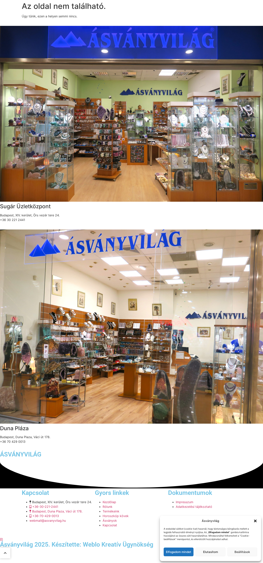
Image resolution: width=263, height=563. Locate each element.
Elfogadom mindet (178, 552)
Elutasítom (210, 552)
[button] (255, 521)
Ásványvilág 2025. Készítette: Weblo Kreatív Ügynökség (76, 544)
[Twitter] (131, 539)
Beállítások (242, 552)
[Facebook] (131, 534)
